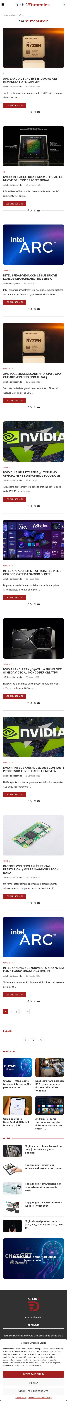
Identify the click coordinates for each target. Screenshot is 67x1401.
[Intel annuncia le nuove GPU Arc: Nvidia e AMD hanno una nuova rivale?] (33, 937)
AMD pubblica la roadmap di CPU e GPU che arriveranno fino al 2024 (32, 375)
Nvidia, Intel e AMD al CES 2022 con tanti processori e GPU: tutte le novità (33, 769)
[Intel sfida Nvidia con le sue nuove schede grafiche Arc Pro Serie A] (33, 245)
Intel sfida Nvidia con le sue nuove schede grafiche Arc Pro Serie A (30, 277)
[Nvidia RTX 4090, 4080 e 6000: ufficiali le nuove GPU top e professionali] (33, 146)
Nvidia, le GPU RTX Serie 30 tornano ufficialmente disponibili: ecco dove (31, 474)
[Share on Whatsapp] (35, 112)
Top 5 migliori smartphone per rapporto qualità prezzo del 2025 (43, 1187)
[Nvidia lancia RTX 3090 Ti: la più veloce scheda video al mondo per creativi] (33, 638)
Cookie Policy (21, 1397)
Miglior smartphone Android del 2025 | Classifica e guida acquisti (43, 1149)
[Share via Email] (38, 112)
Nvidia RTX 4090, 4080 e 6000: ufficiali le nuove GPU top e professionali (33, 178)
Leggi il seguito (14, 105)
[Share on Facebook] (28, 112)
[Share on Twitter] (31, 112)
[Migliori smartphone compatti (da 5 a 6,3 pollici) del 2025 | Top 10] (12, 1226)
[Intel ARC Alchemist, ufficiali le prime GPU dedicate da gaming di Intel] (33, 540)
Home (5, 15)
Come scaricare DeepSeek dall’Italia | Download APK (16, 1122)
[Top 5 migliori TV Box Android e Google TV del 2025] (12, 1207)
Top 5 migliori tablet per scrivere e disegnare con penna (43, 1167)
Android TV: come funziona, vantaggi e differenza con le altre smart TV (48, 1124)
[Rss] (41, 1040)
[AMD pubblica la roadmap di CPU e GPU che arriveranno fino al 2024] (33, 343)
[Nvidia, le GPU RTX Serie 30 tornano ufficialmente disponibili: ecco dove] (33, 441)
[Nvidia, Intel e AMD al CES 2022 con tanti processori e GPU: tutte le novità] (33, 737)
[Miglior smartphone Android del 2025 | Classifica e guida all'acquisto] (12, 1151)
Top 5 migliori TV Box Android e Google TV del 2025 (43, 1204)
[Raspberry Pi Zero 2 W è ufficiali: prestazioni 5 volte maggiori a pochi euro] (33, 835)
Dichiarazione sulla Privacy (40, 1397)
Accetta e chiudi (33, 1374)
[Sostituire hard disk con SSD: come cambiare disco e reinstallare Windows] (49, 1067)
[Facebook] (26, 1040)
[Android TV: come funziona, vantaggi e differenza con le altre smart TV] (49, 1105)
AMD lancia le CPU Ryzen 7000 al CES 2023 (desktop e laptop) (30, 80)
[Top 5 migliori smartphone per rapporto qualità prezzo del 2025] (12, 1188)
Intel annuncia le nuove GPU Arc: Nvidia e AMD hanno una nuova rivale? (33, 969)
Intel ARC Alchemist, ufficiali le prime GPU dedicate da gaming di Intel (32, 572)
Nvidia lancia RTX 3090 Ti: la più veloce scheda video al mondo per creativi (32, 671)
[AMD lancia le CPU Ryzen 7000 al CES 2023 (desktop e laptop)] (33, 48)
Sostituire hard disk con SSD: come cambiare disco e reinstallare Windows (49, 1086)
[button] (6, 1258)
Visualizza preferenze (33, 1391)
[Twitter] (34, 1040)
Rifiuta (33, 1382)
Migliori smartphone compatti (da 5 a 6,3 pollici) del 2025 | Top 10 (44, 1224)
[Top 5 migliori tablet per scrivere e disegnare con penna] (12, 1169)
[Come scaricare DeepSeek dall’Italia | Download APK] (17, 1105)
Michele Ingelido (12, 283)
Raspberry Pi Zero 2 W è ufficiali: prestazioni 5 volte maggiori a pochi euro (31, 869)
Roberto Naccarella (13, 86)
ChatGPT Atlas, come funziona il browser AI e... (33, 1258)
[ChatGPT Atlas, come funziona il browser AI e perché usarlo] (17, 1067)
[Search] (63, 4)
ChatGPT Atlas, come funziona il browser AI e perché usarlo (17, 1084)
